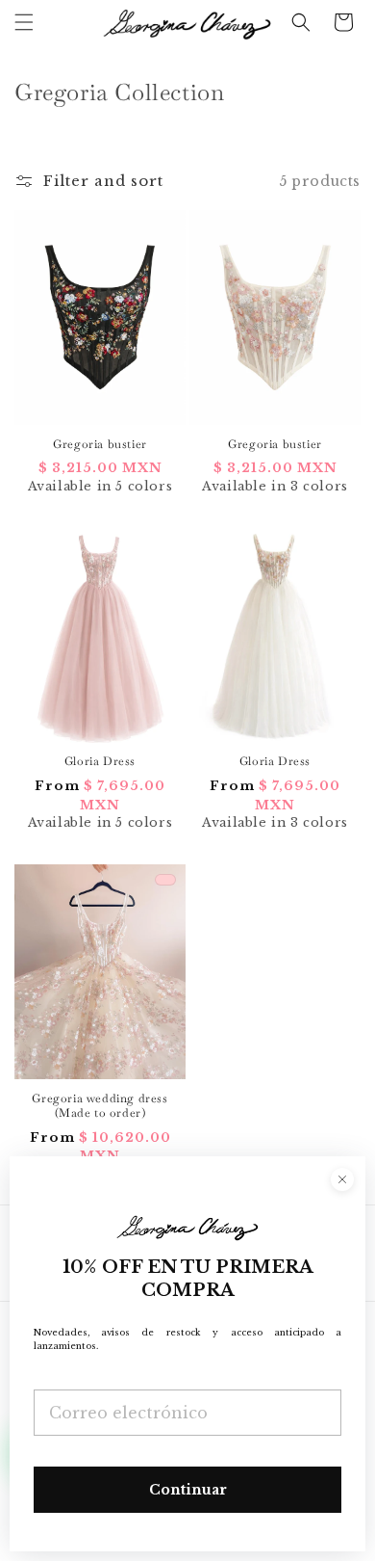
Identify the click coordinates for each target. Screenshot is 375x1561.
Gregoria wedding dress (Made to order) (99, 1107)
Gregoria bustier (100, 444)
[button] (24, 22)
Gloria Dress (100, 761)
